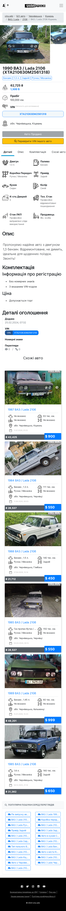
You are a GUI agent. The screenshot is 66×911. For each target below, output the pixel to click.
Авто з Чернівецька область (21, 862)
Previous (9, 387)
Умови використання (20, 896)
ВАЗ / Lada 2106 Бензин (21, 852)
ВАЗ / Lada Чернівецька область (51, 862)
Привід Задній (18, 830)
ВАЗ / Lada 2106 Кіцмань (51, 857)
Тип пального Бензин (21, 846)
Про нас (52, 892)
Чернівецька (35, 16)
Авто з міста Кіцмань (51, 852)
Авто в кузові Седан (51, 835)
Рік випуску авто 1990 (21, 814)
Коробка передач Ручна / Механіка (51, 819)
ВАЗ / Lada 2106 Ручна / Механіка (51, 825)
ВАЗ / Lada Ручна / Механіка (21, 825)
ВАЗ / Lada (13, 19)
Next (57, 387)
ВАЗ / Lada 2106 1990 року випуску (21, 819)
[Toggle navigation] (61, 5)
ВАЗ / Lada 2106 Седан (51, 841)
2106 (24, 19)
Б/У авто (20, 16)
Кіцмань (49, 16)
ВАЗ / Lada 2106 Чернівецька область (21, 868)
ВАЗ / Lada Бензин (50, 846)
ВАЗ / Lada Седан (20, 841)
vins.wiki (9, 16)
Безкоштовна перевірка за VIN (23, 892)
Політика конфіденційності (43, 896)
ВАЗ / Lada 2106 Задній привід (21, 835)
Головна (43, 892)
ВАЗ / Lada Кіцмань (21, 857)
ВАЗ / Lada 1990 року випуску (51, 814)
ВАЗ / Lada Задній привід (51, 830)
